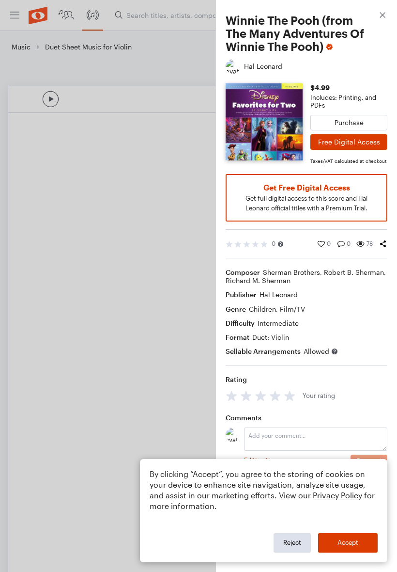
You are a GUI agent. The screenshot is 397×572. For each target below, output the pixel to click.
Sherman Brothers (291, 272)
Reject (292, 542)
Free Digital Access (349, 142)
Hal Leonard (279, 294)
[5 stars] (290, 396)
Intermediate (278, 323)
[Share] (383, 243)
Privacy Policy (337, 495)
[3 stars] (261, 396)
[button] (280, 244)
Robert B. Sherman (354, 272)
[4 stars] (275, 396)
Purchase (349, 122)
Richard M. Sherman (258, 280)
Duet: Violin (270, 337)
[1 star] (232, 396)
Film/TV (292, 309)
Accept (347, 542)
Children (262, 309)
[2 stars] (246, 396)
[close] (382, 16)
